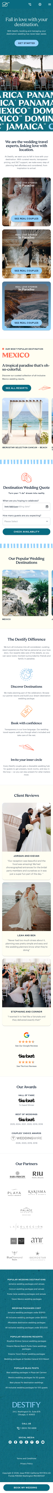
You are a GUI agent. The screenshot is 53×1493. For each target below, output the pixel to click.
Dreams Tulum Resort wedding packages (26, 1354)
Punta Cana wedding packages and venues (26, 1294)
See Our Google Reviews (26, 1046)
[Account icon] (40, 4)
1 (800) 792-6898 (28, 1428)
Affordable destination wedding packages (26, 1322)
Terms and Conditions (26, 1458)
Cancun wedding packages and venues (26, 1289)
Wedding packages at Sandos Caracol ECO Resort (26, 1359)
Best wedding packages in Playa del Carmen (27, 1372)
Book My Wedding (25, 1487)
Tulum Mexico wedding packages (27, 1299)
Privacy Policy (26, 1463)
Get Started (26, 43)
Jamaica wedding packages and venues (26, 1284)
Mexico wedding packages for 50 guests (26, 1377)
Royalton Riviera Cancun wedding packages (26, 1341)
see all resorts (17, 388)
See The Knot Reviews (27, 1066)
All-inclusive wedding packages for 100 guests (26, 1387)
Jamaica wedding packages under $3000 (26, 1312)
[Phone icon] (30, 4)
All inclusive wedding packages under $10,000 (26, 1327)
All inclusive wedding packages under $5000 (26, 1317)
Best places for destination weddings (26, 1382)
